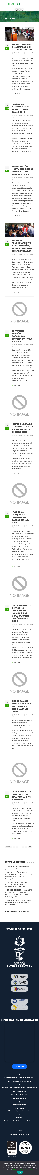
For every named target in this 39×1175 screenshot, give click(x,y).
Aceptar (20, 1172)
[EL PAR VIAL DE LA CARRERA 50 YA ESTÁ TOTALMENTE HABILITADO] (19, 774)
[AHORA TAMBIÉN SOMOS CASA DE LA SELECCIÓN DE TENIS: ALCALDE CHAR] (19, 684)
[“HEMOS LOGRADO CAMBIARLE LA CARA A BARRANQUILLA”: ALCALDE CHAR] (19, 407)
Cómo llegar (20, 1066)
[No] (37, 1168)
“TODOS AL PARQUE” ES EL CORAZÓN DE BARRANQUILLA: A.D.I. (20, 517)
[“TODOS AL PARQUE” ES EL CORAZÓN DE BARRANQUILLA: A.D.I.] (19, 495)
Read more (17, 93)
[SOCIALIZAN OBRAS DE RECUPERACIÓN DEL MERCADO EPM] (19, 34)
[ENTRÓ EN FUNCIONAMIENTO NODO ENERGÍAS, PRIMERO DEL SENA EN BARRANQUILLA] (19, 230)
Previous (8, 846)
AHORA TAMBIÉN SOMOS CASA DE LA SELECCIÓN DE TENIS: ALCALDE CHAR (22, 706)
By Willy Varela (18, 53)
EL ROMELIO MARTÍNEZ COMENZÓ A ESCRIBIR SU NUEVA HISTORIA (22, 336)
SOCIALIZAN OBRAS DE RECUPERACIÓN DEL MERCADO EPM (22, 47)
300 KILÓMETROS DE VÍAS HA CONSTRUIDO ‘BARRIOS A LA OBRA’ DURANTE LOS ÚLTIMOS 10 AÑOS (21, 613)
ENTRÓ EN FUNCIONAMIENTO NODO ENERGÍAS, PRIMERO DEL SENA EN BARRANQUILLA (22, 246)
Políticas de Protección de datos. (22, 1169)
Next (30, 846)
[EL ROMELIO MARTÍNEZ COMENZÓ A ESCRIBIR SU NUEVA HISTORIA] (19, 313)
